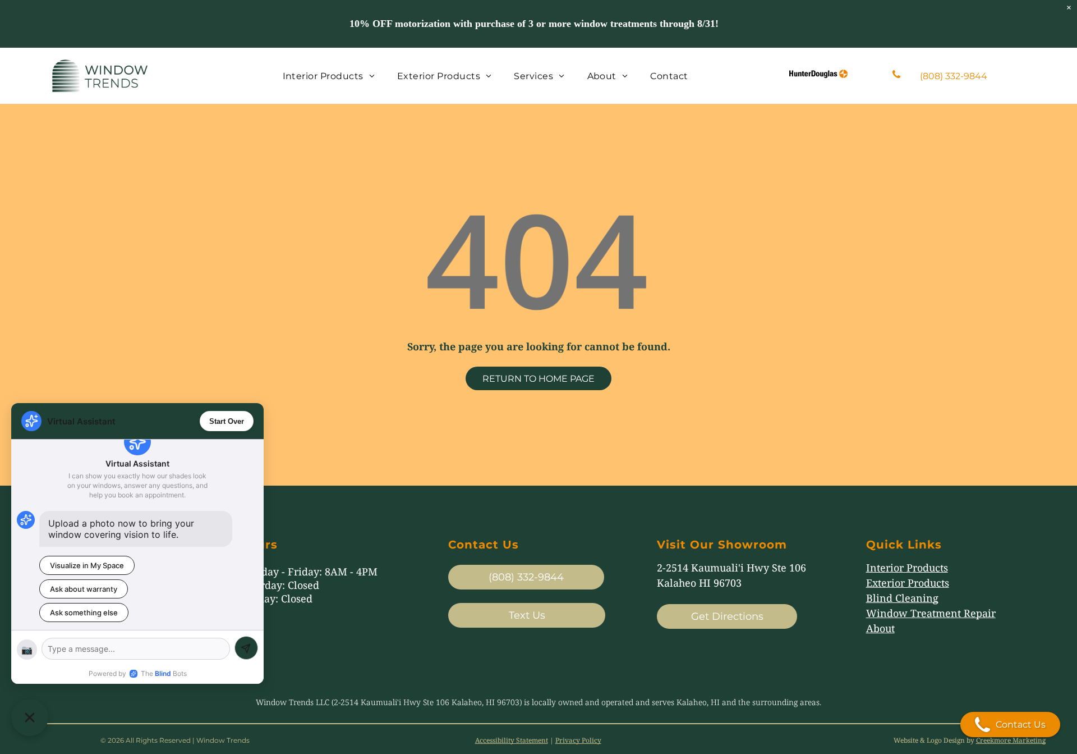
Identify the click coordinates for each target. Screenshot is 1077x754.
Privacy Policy (578, 740)
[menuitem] (328, 75)
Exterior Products (907, 583)
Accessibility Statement (511, 740)
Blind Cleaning (902, 598)
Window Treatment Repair (931, 613)
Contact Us (1021, 724)
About (880, 628)
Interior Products (907, 567)
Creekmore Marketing (1011, 740)
